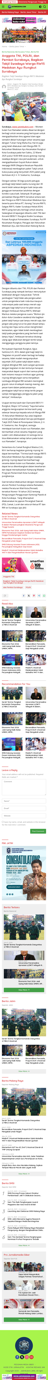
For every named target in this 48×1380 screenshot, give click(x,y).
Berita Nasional (8, 52)
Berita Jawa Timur (22, 52)
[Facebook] (17, 1357)
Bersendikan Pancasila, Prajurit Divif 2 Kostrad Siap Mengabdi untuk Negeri (24, 539)
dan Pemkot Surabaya (13, 587)
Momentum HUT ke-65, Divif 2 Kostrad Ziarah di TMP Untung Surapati (22, 1148)
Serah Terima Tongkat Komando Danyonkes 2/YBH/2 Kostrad (21, 517)
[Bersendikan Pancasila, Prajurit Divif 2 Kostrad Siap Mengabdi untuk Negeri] (36, 636)
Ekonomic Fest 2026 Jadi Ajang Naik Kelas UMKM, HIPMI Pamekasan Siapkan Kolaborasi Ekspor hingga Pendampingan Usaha (23, 532)
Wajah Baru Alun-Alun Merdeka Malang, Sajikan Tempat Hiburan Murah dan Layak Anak (22, 1166)
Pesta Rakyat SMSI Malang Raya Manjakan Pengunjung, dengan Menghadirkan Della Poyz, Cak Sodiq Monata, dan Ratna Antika (26, 1229)
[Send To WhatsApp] (44, 596)
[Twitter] (22, 1357)
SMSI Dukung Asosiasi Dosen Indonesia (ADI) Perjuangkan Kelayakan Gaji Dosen (20, 545)
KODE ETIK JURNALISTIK (14, 1367)
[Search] (44, 7)
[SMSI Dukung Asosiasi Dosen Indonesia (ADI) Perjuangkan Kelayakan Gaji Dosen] (12, 659)
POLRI (17, 88)
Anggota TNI (17, 84)
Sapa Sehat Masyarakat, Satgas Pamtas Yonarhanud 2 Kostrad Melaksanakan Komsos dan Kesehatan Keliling (31, 1275)
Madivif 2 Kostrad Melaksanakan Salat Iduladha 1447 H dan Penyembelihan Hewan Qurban (22, 551)
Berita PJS (35, 52)
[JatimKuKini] (16, 7)
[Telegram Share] (39, 596)
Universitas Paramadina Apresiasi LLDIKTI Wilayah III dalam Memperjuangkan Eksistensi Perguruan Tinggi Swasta (23, 524)
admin (9, 84)
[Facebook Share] (24, 596)
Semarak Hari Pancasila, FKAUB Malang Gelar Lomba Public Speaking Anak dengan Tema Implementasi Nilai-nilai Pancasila (31, 1312)
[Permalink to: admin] (4, 86)
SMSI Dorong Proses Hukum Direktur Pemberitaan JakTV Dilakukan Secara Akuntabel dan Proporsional (24, 1194)
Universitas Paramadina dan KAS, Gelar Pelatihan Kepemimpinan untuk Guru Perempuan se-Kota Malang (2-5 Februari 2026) (23, 1157)
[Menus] (3, 7)
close (4, 1375)
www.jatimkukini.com (22, 126)
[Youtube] (31, 1357)
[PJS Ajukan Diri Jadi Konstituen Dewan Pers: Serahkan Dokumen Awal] (24, 1285)
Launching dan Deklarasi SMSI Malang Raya (26, 1211)
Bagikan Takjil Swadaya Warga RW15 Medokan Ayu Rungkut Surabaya (25, 85)
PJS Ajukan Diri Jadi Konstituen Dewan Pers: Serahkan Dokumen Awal (29, 1294)
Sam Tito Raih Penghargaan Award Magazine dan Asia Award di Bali (23, 1203)
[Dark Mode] (40, 7)
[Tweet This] (29, 596)
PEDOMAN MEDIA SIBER (24, 1364)
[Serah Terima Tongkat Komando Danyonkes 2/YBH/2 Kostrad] (12, 612)
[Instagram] (27, 1357)
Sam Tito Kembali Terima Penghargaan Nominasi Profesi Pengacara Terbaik (24, 1238)
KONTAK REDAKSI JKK (35, 1367)
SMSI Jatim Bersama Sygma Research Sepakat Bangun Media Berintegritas (24, 1220)
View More (23, 990)
